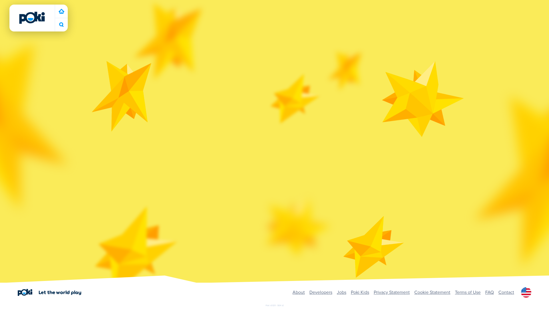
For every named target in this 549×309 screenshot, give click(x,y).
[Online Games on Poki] (61, 11)
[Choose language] (526, 292)
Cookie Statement (432, 292)
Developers (320, 292)
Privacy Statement (392, 292)
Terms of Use (468, 292)
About (299, 292)
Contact (506, 292)
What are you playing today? (61, 24)
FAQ (489, 292)
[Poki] (32, 18)
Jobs (341, 292)
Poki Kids (360, 292)
